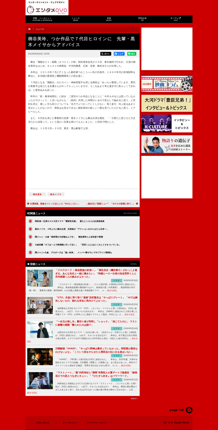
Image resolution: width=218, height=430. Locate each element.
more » (134, 398)
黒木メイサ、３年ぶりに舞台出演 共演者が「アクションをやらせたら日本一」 (71, 229)
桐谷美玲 (37, 194)
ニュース (76, 19)
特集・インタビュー (42, 19)
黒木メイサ (55, 194)
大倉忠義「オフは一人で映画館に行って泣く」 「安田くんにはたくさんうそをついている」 (78, 245)
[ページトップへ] (180, 412)
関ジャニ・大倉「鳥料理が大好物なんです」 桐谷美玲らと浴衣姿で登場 (69, 237)
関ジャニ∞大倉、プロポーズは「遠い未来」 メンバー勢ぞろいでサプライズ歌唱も (73, 252)
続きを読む (112, 290)
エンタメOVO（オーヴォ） (47, 9)
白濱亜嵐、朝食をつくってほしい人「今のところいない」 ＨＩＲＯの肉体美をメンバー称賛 (73, 203)
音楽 (109, 19)
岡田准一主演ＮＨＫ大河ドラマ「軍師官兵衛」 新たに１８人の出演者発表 (69, 221)
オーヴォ (174, 19)
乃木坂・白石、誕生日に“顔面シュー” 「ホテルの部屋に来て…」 (104, 203)
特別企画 (142, 19)
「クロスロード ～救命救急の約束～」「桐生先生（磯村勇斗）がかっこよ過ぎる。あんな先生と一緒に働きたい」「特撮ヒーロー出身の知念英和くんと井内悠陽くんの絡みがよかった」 (96, 273)
